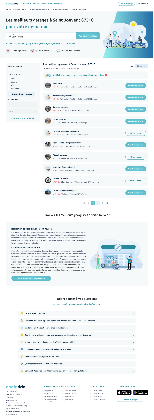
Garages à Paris (49, 391)
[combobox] (23, 105)
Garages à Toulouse (71, 391)
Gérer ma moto (97, 391)
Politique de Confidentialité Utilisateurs (18, 403)
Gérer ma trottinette (99, 399)
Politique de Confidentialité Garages (17, 406)
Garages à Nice (69, 399)
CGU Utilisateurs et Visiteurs (15, 394)
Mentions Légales (11, 400)
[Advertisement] (23, 158)
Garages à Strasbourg (71, 393)
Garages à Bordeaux (50, 399)
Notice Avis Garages (12, 409)
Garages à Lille (69, 396)
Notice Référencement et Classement (18, 411)
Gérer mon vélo (97, 396)
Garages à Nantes (50, 402)
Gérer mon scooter (98, 393)
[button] (77, 313)
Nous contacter (11, 392)
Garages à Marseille (50, 396)
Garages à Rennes (70, 402)
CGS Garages (10, 397)
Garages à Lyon (49, 393)
